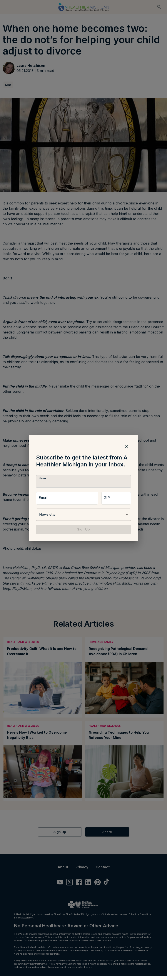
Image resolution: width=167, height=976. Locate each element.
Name (42, 478)
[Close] (126, 446)
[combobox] (83, 514)
